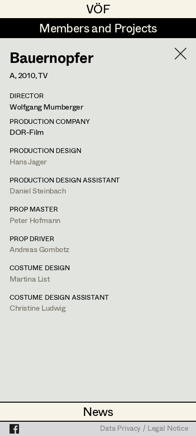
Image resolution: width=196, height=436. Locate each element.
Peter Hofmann (35, 220)
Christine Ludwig (38, 308)
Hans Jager (28, 161)
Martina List (29, 278)
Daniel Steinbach (38, 190)
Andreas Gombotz (39, 249)
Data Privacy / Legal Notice (144, 429)
